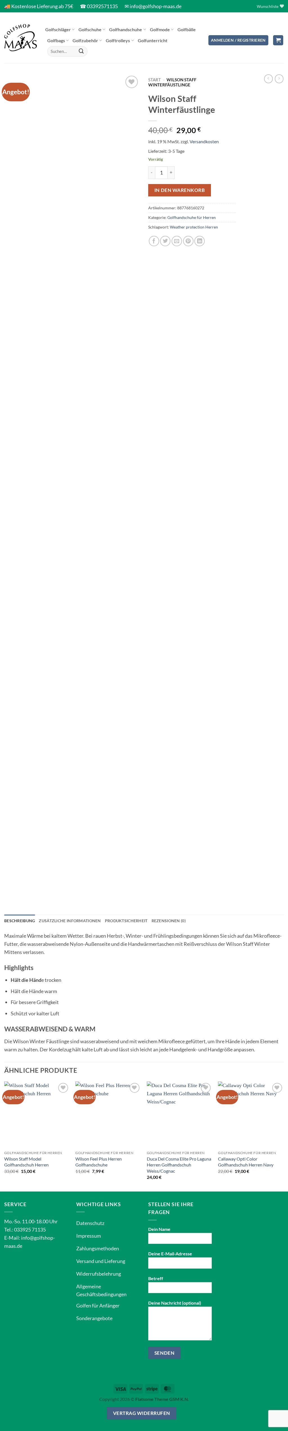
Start (154, 79)
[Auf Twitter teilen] (165, 241)
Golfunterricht (152, 40)
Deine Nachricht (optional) (174, 1302)
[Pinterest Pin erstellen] (188, 241)
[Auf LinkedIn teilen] (199, 241)
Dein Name (159, 1229)
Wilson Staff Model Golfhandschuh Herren (26, 1161)
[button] (238, 40)
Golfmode (160, 29)
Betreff (155, 1278)
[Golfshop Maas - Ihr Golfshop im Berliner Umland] (20, 37)
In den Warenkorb (179, 190)
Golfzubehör (85, 40)
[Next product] (268, 78)
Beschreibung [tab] (19, 920)
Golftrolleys (118, 40)
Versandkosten (204, 141)
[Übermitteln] (81, 51)
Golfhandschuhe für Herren (191, 217)
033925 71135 (30, 1229)
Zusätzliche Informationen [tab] (70, 920)
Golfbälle (186, 29)
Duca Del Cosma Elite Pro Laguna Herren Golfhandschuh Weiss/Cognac (179, 1164)
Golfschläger (58, 29)
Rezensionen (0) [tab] (169, 920)
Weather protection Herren (194, 227)
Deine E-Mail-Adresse (170, 1253)
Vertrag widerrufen (141, 1413)
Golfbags (56, 40)
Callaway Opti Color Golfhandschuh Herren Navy (245, 1161)
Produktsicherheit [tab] (126, 920)
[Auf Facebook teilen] (154, 241)
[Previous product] (279, 78)
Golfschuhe (90, 29)
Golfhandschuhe (125, 29)
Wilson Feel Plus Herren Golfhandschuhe (98, 1161)
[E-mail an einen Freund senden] (177, 241)
